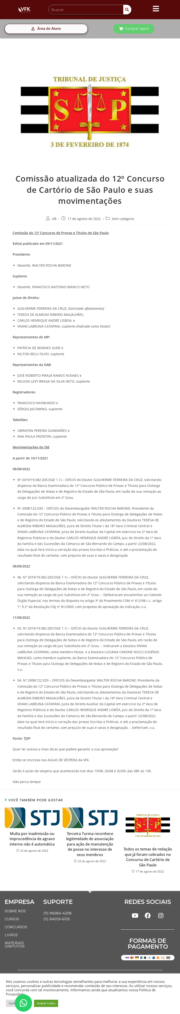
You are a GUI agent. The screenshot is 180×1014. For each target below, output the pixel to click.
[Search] (127, 9)
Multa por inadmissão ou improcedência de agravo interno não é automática (32, 839)
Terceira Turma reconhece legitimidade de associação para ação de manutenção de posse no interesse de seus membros (90, 844)
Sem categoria (123, 218)
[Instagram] (161, 915)
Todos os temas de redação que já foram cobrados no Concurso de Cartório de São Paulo (148, 856)
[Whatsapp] (23, 1003)
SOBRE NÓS (15, 911)
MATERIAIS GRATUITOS (15, 944)
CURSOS (12, 919)
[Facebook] (148, 915)
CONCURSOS (16, 927)
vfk (54, 218)
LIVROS (11, 935)
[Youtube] (135, 915)
